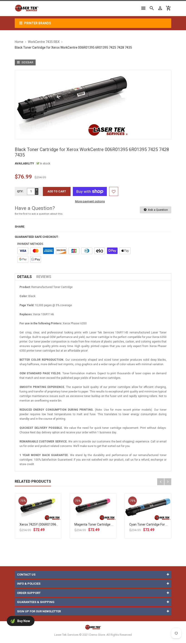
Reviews (43, 277)
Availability (24, 163)
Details (24, 277)
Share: (20, 226)
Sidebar (27, 62)
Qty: (20, 191)
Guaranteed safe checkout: (37, 236)
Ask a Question (157, 209)
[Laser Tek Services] (93, 627)
